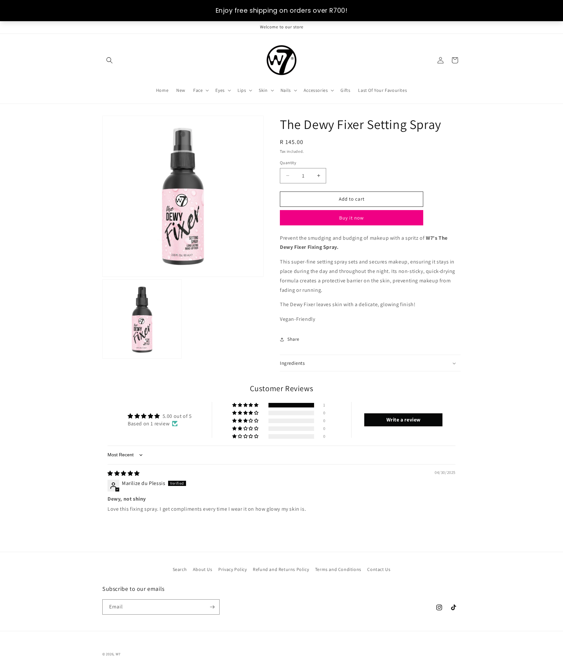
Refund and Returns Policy (281, 569)
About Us (202, 569)
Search (180, 569)
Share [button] (293, 339)
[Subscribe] (212, 607)
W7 (118, 654)
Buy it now (351, 218)
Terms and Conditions (338, 569)
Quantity (288, 162)
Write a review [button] (403, 419)
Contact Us (378, 569)
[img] (124, 473)
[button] (109, 60)
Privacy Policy (232, 569)
